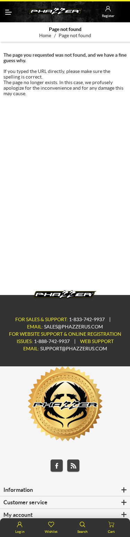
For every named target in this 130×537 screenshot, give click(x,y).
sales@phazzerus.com (73, 326)
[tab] (65, 490)
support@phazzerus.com (73, 348)
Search (82, 532)
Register (108, 16)
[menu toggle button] (8, 12)
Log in (20, 532)
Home (45, 35)
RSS (73, 465)
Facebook (57, 465)
